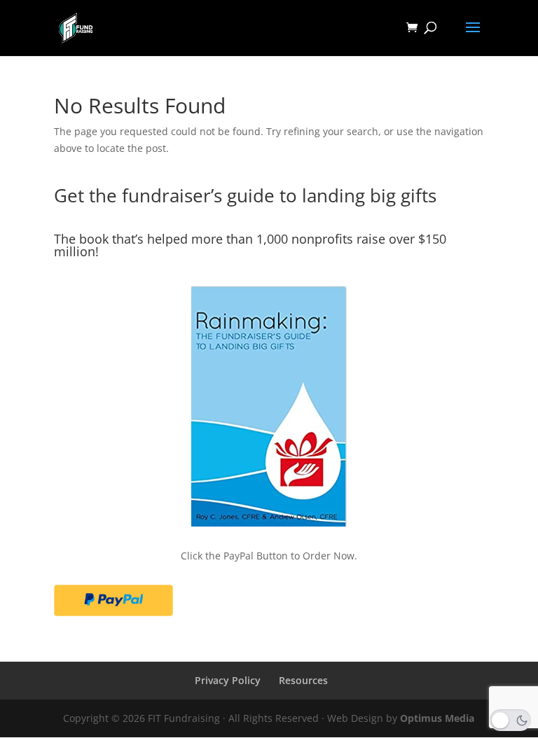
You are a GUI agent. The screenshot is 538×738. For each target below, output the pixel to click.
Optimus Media (437, 718)
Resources (303, 680)
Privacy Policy (228, 680)
